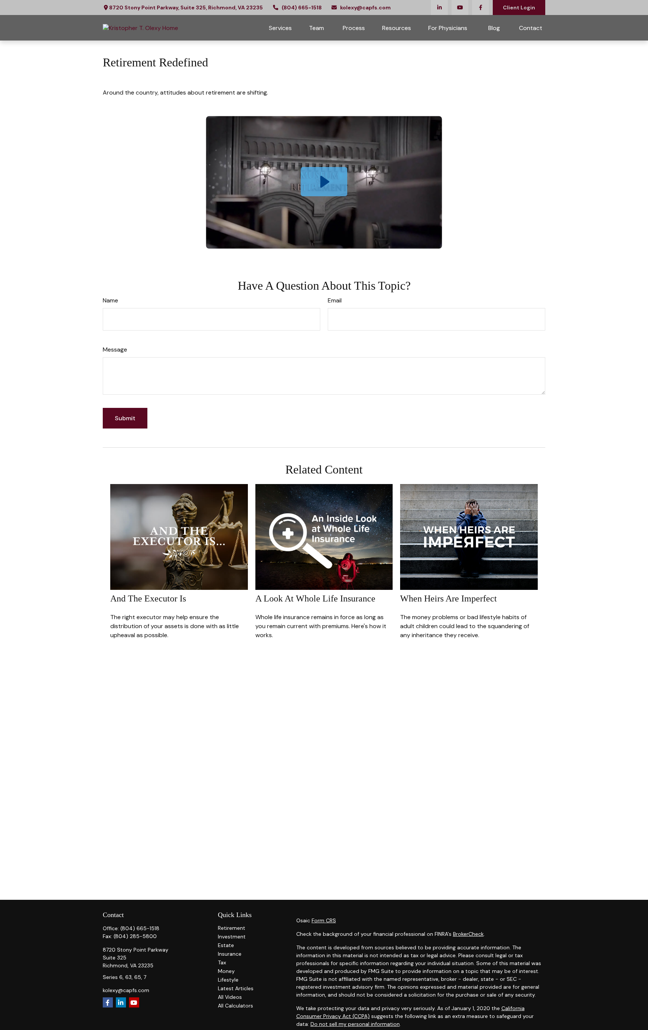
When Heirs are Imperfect (448, 598)
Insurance (230, 953)
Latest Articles (236, 988)
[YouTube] (460, 7)
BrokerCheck (468, 934)
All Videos (230, 997)
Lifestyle (228, 979)
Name (110, 300)
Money (226, 971)
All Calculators (235, 1005)
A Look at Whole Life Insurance (315, 598)
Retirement (231, 928)
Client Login (519, 7)
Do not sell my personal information (355, 1024)
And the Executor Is (148, 598)
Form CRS (324, 920)
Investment (232, 936)
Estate (226, 945)
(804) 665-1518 (302, 7)
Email (335, 300)
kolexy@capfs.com (365, 7)
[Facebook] (480, 7)
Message (115, 349)
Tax (222, 962)
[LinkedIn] (439, 7)
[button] (280, 28)
